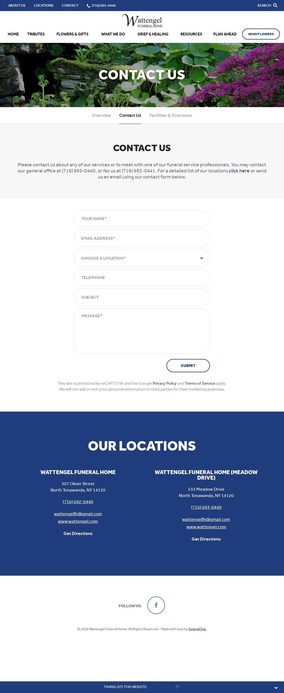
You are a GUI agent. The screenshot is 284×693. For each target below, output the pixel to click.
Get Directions (78, 533)
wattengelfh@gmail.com (78, 513)
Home (13, 34)
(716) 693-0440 (206, 507)
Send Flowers (261, 34)
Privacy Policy (165, 383)
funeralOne (197, 629)
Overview (101, 115)
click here (239, 171)
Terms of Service (200, 383)
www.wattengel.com (78, 521)
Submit (188, 365)
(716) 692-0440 (78, 501)
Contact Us (130, 115)
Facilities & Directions (170, 115)
